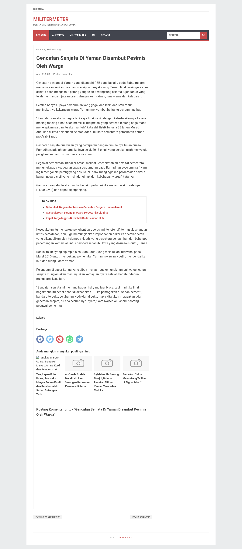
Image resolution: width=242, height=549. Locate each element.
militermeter (51, 19)
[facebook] (40, 339)
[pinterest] (60, 339)
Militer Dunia (78, 35)
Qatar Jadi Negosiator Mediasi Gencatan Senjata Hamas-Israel (84, 207)
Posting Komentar (62, 74)
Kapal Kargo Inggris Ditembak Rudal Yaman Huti (75, 218)
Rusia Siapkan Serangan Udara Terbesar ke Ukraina (77, 212)
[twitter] (50, 339)
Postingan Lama (141, 517)
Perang (105, 35)
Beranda (38, 9)
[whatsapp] (69, 339)
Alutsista (58, 35)
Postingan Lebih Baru (48, 517)
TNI (93, 35)
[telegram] (79, 339)
